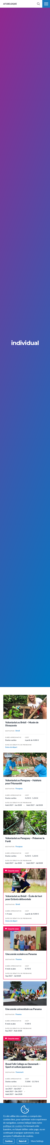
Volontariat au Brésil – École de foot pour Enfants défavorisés (23, 897)
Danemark (19, 1072)
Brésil (18, 730)
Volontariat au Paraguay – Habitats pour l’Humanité (23, 782)
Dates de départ (11, 747)
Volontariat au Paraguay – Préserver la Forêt (24, 839)
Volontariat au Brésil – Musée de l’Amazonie (21, 724)
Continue (9, 1141)
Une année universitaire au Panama (23, 1009)
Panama (19, 959)
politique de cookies (12, 1126)
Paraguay (19, 788)
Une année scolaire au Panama (21, 954)
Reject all (22, 1141)
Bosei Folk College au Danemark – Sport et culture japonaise (22, 1065)
